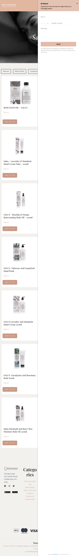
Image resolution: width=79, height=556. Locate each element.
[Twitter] (14, 486)
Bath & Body (30, 487)
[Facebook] (5, 486)
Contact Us (13, 546)
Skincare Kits (30, 499)
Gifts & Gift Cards (30, 490)
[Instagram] (9, 486)
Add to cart (10, 122)
